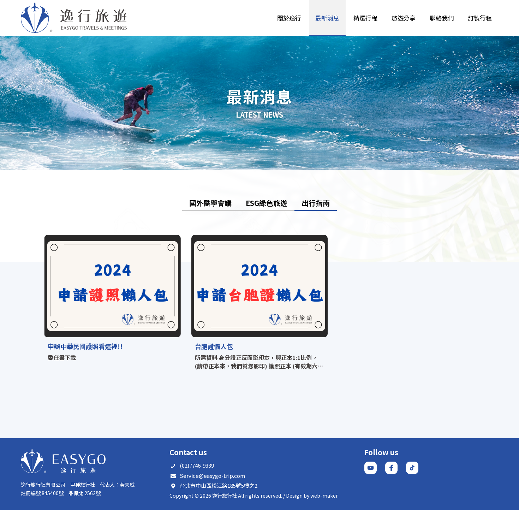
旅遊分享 (404, 17)
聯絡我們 (442, 17)
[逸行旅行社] (74, 17)
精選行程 (365, 17)
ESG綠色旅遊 (266, 203)
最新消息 (327, 17)
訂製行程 (480, 17)
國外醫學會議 (210, 203)
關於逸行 (289, 17)
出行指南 (316, 203)
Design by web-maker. (312, 495)
